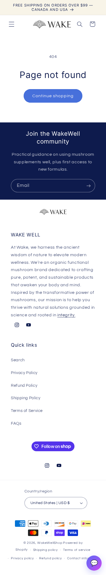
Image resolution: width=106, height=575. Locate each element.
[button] (11, 24)
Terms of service (77, 549)
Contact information (83, 558)
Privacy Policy (24, 373)
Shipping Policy (25, 398)
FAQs (16, 423)
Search (18, 360)
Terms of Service (27, 411)
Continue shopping (53, 96)
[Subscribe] (88, 185)
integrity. (66, 315)
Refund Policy (24, 386)
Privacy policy (22, 558)
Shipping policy (45, 549)
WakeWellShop (49, 542)
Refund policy (50, 558)
